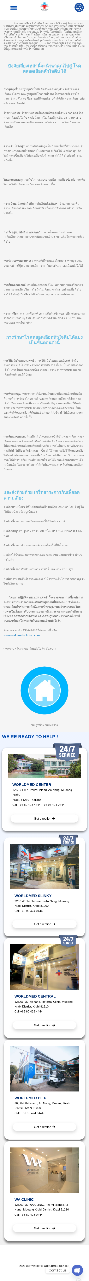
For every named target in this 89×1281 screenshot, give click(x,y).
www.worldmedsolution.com (22, 635)
